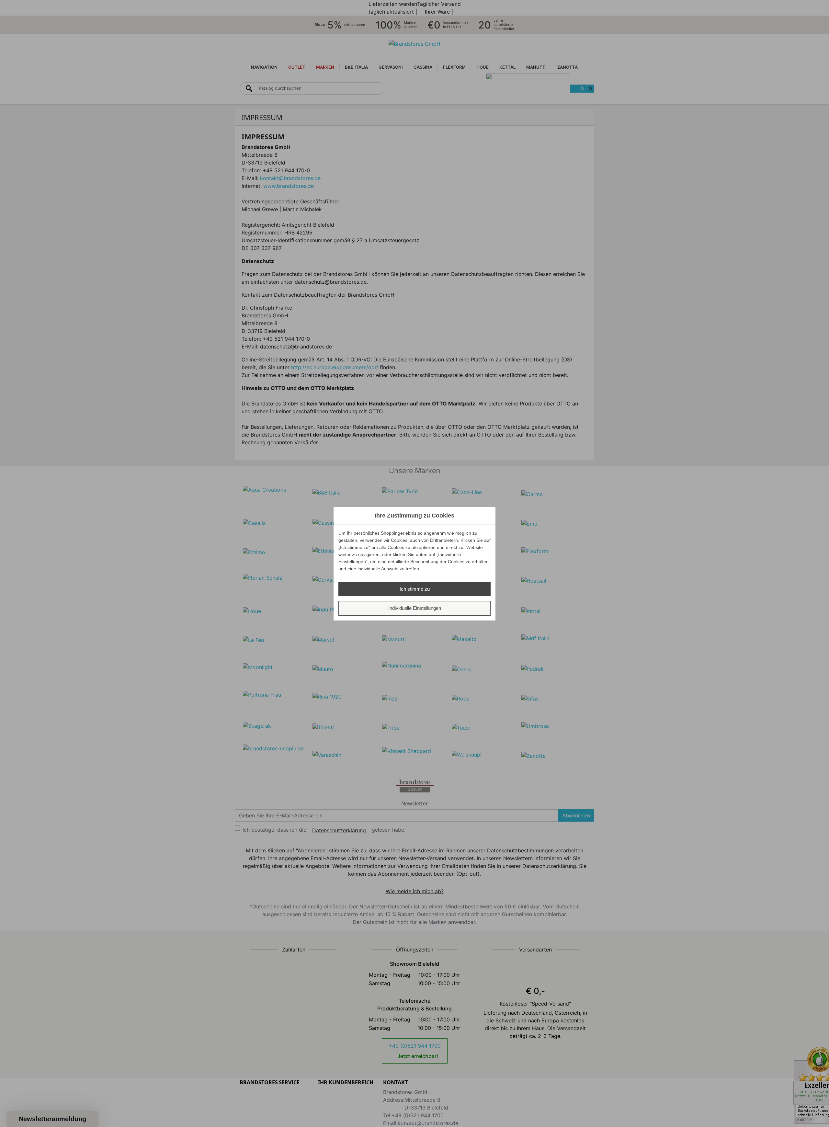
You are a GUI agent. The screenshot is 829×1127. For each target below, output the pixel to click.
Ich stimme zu (415, 589)
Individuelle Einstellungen (414, 608)
